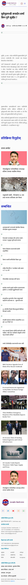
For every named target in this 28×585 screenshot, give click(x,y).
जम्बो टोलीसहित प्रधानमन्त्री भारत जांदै (13, 343)
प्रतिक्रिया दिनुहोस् (11, 138)
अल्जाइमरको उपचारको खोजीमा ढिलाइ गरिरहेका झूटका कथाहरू (13, 228)
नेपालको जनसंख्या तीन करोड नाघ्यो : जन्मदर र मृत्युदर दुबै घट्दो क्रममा (13, 239)
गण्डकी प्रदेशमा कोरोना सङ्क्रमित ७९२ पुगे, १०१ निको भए (13, 321)
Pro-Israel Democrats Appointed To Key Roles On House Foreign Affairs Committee (13, 389)
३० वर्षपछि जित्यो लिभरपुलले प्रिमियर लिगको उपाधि (13, 310)
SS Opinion (22, 558)
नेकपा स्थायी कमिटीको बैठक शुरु (12, 259)
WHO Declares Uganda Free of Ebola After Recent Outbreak (13, 365)
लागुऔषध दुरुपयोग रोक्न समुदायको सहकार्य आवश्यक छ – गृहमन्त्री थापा (13, 299)
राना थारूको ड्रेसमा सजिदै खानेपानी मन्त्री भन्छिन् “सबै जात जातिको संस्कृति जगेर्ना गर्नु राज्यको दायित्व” (14, 332)
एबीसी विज (12, 555)
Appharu (13, 581)
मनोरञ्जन (21, 552)
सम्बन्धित (6, 207)
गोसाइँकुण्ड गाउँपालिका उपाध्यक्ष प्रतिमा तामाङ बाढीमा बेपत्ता (13, 170)
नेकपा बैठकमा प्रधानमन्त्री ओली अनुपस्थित (11, 250)
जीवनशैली (12, 558)
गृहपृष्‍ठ (2, 552)
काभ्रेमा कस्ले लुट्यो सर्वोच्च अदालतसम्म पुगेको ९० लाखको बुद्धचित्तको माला (14, 288)
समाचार (2, 555)
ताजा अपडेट (5, 148)
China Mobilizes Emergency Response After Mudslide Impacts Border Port (14, 414)
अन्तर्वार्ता (12, 552)
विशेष (2, 558)
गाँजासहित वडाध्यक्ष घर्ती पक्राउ (11, 279)
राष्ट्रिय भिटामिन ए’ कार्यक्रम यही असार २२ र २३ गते (13, 269)
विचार (21, 555)
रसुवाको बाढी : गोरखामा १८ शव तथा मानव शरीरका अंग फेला (13, 196)
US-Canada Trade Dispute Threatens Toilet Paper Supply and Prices (13, 465)
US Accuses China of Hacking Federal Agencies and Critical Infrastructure (12, 440)
